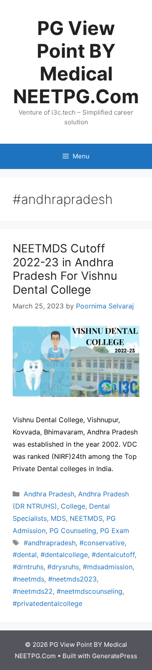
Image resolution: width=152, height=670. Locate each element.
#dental (25, 554)
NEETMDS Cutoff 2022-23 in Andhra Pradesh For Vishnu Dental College (65, 268)
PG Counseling (72, 530)
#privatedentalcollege (47, 603)
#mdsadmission (108, 567)
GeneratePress (114, 656)
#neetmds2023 (72, 579)
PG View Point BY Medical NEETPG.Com (76, 62)
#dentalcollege (64, 554)
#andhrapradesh (50, 543)
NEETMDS (86, 518)
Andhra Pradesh (49, 494)
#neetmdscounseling (89, 591)
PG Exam (114, 530)
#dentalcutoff (113, 554)
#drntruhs (28, 567)
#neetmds (28, 579)
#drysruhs (63, 567)
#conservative (102, 543)
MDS (58, 518)
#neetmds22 (33, 591)
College (73, 506)
